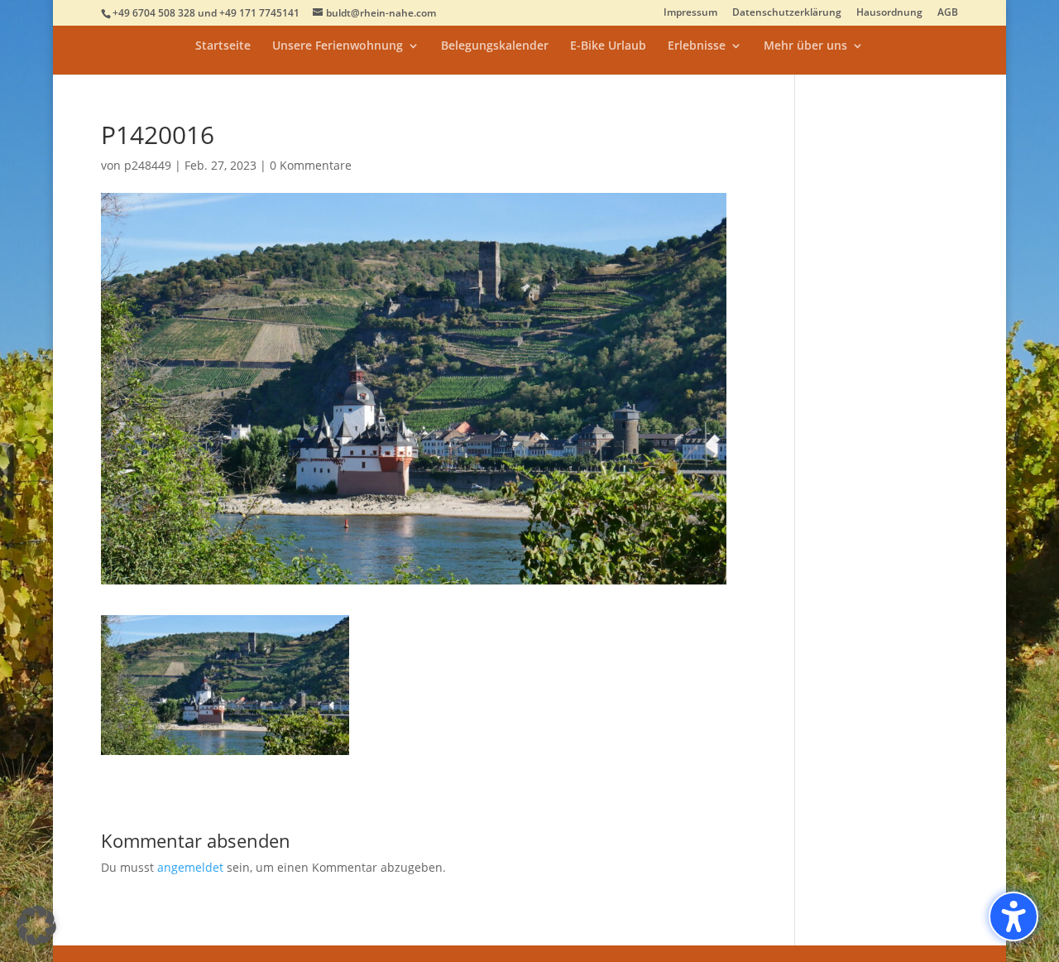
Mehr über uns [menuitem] (805, 46)
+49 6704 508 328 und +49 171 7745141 (206, 13)
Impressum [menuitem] (690, 13)
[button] (36, 925)
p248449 (147, 165)
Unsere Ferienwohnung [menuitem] (337, 46)
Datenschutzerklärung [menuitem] (786, 13)
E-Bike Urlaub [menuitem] (608, 46)
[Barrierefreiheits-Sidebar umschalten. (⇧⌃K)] (1013, 916)
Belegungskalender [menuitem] (495, 46)
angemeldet (190, 867)
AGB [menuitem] (947, 13)
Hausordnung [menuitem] (889, 13)
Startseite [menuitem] (223, 46)
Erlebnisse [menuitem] (697, 46)
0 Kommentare (311, 165)
